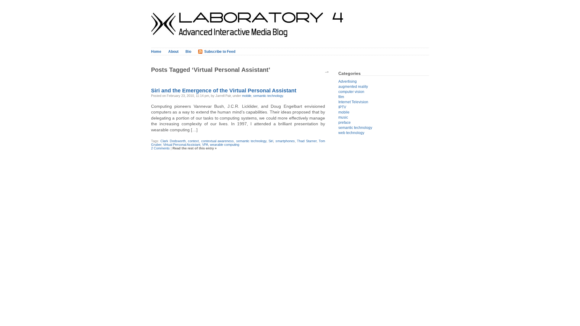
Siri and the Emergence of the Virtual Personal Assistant (223, 91)
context (193, 141)
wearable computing (224, 144)
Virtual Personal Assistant (181, 144)
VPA (205, 144)
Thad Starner (306, 141)
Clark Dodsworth (172, 141)
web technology (351, 133)
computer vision (351, 92)
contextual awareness (217, 141)
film (341, 97)
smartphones (285, 141)
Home (156, 52)
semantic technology (268, 95)
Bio (188, 52)
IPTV (342, 107)
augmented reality (353, 87)
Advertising (347, 81)
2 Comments (160, 148)
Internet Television (353, 102)
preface (344, 122)
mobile (246, 95)
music (343, 117)
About (173, 52)
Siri (271, 141)
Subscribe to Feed (219, 52)
